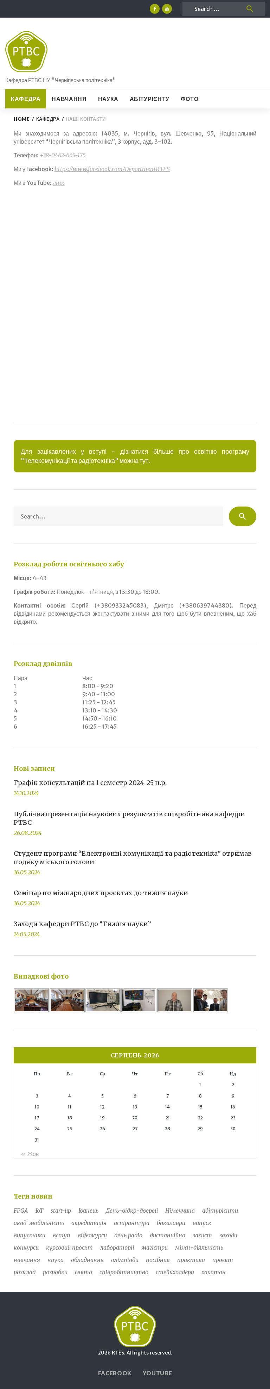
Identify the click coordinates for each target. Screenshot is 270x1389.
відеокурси (92, 1235)
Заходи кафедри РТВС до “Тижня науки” (82, 924)
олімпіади (125, 1259)
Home (22, 119)
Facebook (114, 1373)
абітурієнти (220, 1210)
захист (202, 1235)
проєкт (222, 1259)
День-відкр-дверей (132, 1210)
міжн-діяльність (199, 1247)
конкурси (26, 1247)
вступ (61, 1235)
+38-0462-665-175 (63, 155)
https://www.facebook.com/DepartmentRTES (112, 168)
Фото (190, 98)
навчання (27, 1259)
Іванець (88, 1210)
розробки (55, 1272)
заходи (228, 1235)
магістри (155, 1247)
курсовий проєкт (69, 1247)
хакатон (213, 1272)
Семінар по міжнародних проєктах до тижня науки (101, 893)
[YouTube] (167, 9)
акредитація (89, 1222)
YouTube (157, 1373)
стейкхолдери (175, 1272)
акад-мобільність (39, 1222)
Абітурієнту (149, 98)
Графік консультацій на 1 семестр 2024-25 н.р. (90, 783)
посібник (158, 1259)
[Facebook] (155, 9)
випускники (29, 1235)
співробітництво (123, 1272)
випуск (202, 1222)
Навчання (69, 98)
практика (191, 1259)
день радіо (128, 1235)
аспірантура (131, 1222)
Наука (108, 98)
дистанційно (167, 1235)
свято (83, 1272)
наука (55, 1259)
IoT (39, 1210)
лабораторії (117, 1247)
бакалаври (171, 1222)
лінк (58, 182)
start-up (61, 1210)
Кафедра (25, 98)
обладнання (87, 1259)
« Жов (30, 1153)
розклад (25, 1272)
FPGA (21, 1210)
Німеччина (180, 1210)
